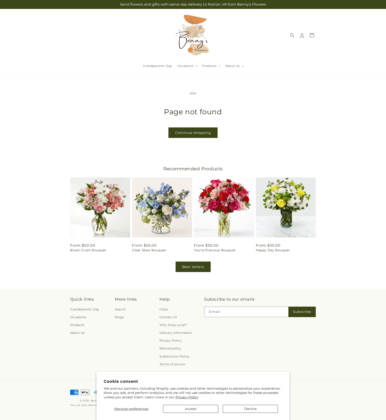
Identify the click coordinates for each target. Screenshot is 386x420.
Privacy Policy (187, 397)
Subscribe (302, 312)
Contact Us (168, 317)
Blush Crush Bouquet (88, 250)
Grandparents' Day (84, 309)
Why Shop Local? (173, 325)
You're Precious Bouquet (215, 250)
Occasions (78, 317)
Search (120, 309)
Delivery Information (175, 333)
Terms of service (172, 364)
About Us (77, 333)
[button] (187, 66)
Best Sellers (193, 267)
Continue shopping (193, 133)
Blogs (119, 317)
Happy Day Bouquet (273, 250)
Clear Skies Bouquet (149, 250)
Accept (191, 409)
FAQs (163, 309)
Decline (250, 409)
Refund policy (170, 348)
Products (77, 325)
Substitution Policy (174, 356)
